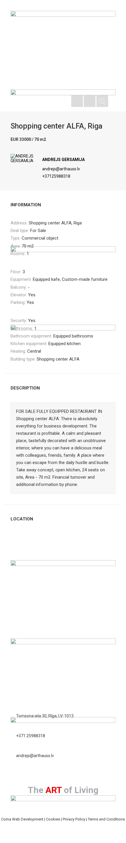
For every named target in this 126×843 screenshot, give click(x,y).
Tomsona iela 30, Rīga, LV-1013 (45, 716)
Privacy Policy (74, 819)
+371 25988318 (30, 735)
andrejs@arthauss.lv (61, 169)
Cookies (53, 819)
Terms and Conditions (106, 819)
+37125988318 (56, 176)
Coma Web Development (22, 819)
